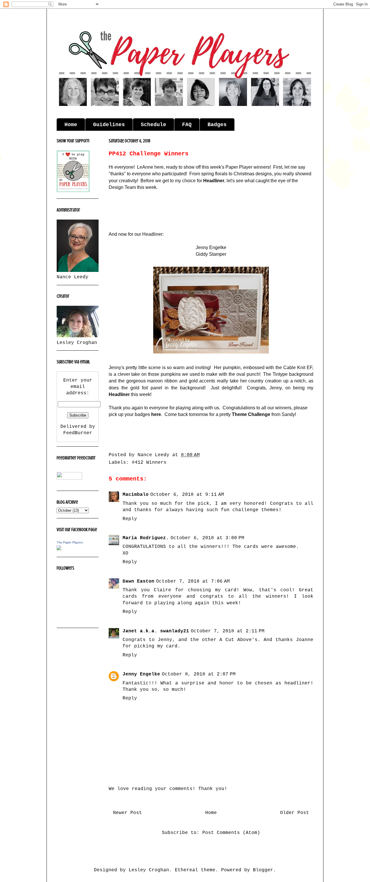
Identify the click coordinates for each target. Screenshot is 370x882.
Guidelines (109, 125)
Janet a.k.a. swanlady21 (156, 631)
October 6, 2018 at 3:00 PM (207, 538)
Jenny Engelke (141, 674)
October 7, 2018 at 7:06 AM (193, 581)
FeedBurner (77, 433)
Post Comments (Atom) (231, 832)
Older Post (294, 812)
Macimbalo (136, 494)
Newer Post (127, 812)
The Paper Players (70, 542)
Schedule (153, 125)
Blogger (263, 870)
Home (70, 125)
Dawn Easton (138, 581)
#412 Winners (149, 462)
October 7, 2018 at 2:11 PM (227, 631)
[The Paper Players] (59, 549)
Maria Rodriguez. (146, 538)
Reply (130, 519)
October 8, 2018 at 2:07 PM (199, 674)
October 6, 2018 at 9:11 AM (187, 494)
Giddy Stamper (211, 254)
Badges (217, 125)
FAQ (187, 125)
